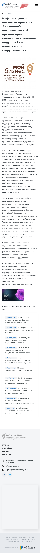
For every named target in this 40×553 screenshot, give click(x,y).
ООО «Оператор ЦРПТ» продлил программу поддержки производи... (18, 380)
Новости (10, 13)
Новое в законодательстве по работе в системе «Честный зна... (18, 370)
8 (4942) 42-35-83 (12, 466)
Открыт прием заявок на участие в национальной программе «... (18, 350)
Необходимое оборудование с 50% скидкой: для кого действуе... (18, 410)
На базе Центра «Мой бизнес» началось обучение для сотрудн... (18, 340)
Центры (5, 451)
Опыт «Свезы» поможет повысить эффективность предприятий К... (19, 400)
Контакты (6, 454)
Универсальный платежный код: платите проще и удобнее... (20, 330)
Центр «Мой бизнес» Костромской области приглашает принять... (18, 390)
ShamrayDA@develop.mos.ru (20, 284)
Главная (5, 445)
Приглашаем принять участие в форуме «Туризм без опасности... (17, 320)
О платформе (7, 448)
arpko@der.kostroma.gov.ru (17, 470)
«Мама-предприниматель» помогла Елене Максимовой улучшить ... (19, 360)
